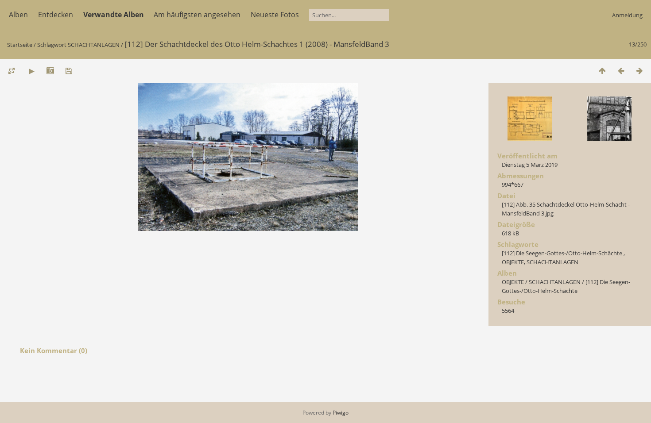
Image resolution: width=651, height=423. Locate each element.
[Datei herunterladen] (68, 70)
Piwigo (341, 412)
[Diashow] (31, 70)
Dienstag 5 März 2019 (530, 165)
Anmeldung (627, 15)
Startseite (19, 45)
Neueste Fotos (275, 14)
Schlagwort (51, 45)
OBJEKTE (513, 262)
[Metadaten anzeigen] (50, 70)
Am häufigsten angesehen (197, 14)
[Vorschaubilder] (602, 70)
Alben (18, 14)
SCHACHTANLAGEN (94, 45)
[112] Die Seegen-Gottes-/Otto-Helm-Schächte (563, 253)
